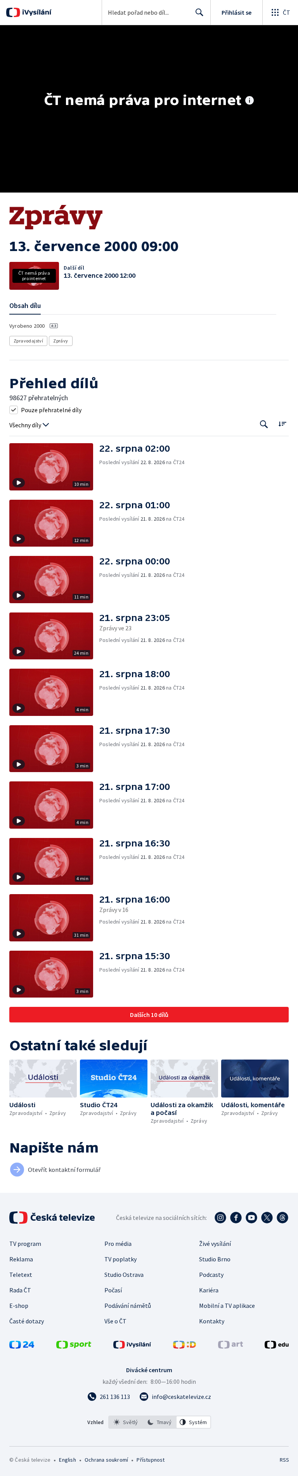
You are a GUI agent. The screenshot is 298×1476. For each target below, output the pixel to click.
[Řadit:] (282, 423)
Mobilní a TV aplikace (227, 1305)
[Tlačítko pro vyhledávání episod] (264, 424)
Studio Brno (214, 1259)
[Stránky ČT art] (230, 1346)
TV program (25, 1243)
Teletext (20, 1274)
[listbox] (159, 1422)
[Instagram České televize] (220, 1217)
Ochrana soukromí (106, 1459)
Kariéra (208, 1290)
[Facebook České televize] (236, 1217)
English (67, 1459)
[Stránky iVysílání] (132, 1346)
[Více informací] (249, 101)
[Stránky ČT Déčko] (184, 1346)
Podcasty (211, 1274)
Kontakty (211, 1321)
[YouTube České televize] (251, 1217)
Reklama (21, 1259)
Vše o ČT (115, 1321)
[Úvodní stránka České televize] (52, 1217)
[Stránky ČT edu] (277, 1346)
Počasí (113, 1290)
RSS (284, 1459)
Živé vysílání (215, 1243)
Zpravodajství (28, 341)
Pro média (118, 1243)
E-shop (18, 1305)
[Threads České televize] (282, 1217)
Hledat (199, 12)
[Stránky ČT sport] (73, 1346)
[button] (54, 466)
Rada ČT (20, 1290)
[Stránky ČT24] (21, 1346)
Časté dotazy (26, 1321)
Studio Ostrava (124, 1274)
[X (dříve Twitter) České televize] (267, 1217)
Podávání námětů (127, 1305)
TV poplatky (120, 1259)
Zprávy (60, 341)
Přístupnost (151, 1459)
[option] (125, 1422)
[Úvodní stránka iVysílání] (36, 12)
